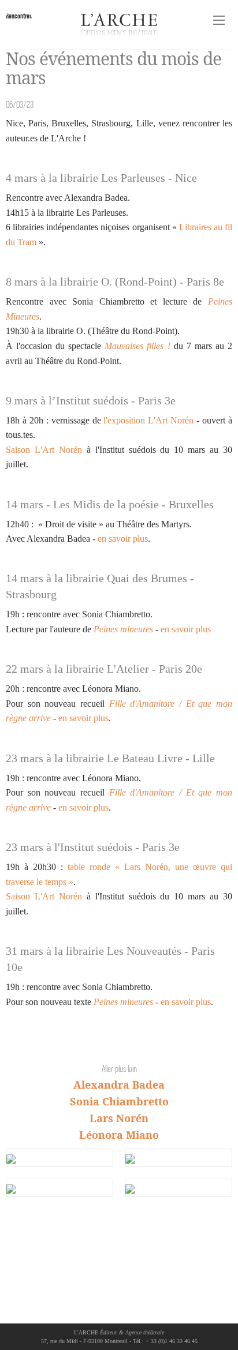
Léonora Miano (119, 1135)
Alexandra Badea (119, 1085)
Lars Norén (119, 1118)
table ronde (89, 867)
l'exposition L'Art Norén (148, 420)
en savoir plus (123, 538)
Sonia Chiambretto (119, 1101)
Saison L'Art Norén (44, 450)
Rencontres (19, 16)
